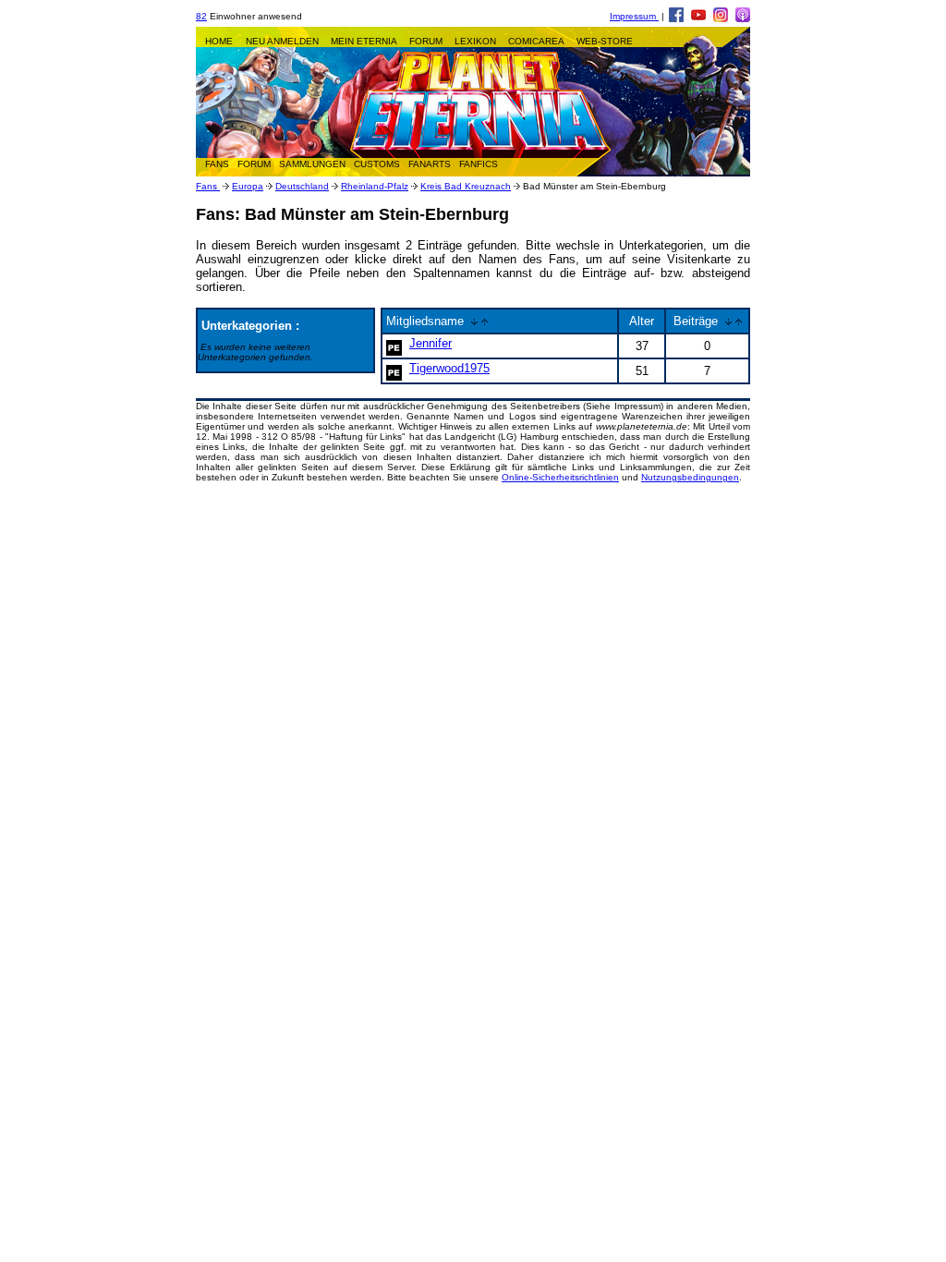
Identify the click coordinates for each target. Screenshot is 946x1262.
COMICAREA (536, 41)
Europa (247, 186)
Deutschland (302, 186)
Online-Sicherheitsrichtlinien (560, 477)
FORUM (426, 41)
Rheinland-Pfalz (374, 186)
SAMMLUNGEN (312, 164)
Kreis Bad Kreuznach (465, 186)
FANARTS (429, 164)
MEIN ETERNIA (364, 41)
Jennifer (430, 343)
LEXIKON (475, 41)
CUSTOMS (377, 164)
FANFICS (478, 164)
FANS (217, 164)
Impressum (634, 16)
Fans (208, 186)
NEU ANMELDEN (282, 41)
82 (201, 16)
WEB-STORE (604, 41)
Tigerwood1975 (449, 368)
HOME (219, 41)
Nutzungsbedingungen (690, 477)
